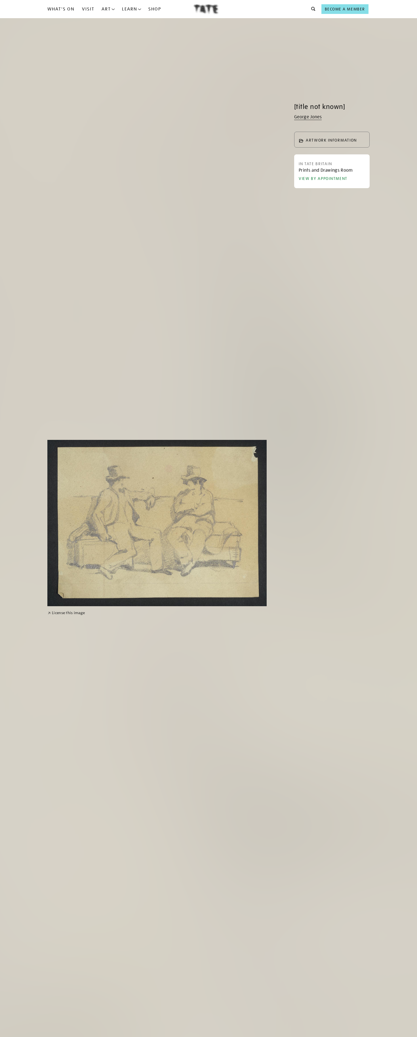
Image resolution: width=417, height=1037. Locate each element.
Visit (88, 9)
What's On (61, 9)
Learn (129, 9)
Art (106, 9)
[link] (66, 612)
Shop (154, 9)
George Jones (308, 117)
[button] (311, 9)
